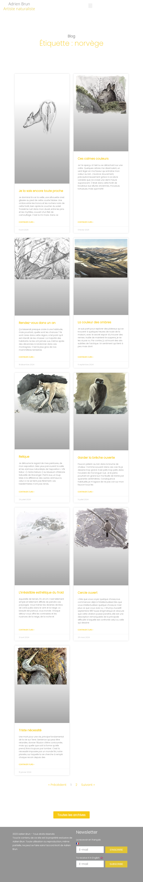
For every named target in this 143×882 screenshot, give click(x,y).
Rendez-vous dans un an (37, 323)
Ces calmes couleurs (93, 159)
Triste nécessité (30, 730)
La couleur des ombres (94, 322)
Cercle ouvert (87, 593)
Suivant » (88, 785)
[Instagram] (88, 873)
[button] (90, 5)
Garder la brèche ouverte (96, 458)
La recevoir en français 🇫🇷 (88, 841)
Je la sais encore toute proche (41, 191)
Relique (24, 457)
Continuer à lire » (26, 222)
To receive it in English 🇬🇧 (89, 857)
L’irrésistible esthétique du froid (41, 592)
